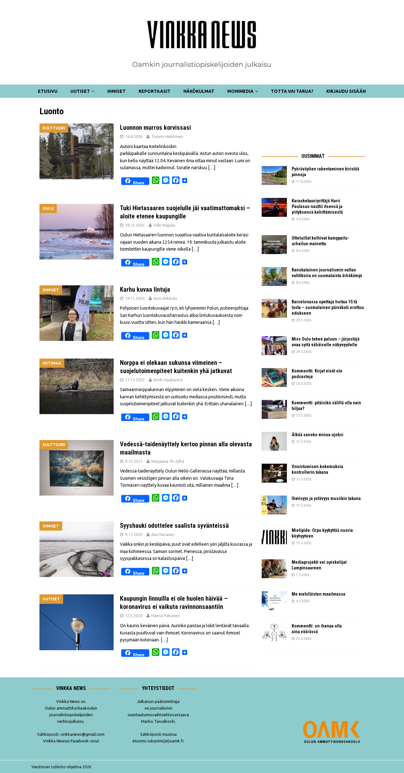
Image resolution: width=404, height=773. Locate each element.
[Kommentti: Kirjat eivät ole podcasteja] (274, 377)
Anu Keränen (163, 534)
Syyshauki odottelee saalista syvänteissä (174, 525)
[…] (211, 167)
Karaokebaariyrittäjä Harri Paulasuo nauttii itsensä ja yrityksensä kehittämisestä (318, 206)
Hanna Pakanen (165, 615)
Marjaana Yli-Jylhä (167, 461)
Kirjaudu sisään (346, 91)
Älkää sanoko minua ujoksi (317, 434)
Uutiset (80, 91)
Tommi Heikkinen (167, 136)
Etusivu (47, 91)
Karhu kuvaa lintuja (145, 289)
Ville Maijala (164, 225)
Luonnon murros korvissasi (155, 127)
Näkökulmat (198, 91)
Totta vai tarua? (292, 91)
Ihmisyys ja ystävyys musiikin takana (327, 498)
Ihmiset (116, 91)
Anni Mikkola (165, 298)
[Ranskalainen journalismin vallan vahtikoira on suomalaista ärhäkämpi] (274, 276)
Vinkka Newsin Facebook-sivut (71, 741)
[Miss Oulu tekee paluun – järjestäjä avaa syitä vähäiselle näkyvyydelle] (274, 345)
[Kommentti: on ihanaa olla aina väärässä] (274, 632)
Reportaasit (154, 91)
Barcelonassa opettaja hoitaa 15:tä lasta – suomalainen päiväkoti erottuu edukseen (328, 307)
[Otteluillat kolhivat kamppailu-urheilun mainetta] (274, 244)
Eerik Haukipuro (168, 380)
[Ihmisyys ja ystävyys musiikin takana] (274, 505)
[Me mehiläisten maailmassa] (274, 600)
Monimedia (240, 91)
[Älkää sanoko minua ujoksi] (274, 441)
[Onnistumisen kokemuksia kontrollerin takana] (274, 473)
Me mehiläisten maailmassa (318, 594)
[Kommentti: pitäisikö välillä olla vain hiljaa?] (274, 409)
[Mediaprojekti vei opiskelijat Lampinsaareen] (274, 568)
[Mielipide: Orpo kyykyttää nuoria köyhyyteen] (274, 536)
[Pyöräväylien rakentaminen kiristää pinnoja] (274, 175)
